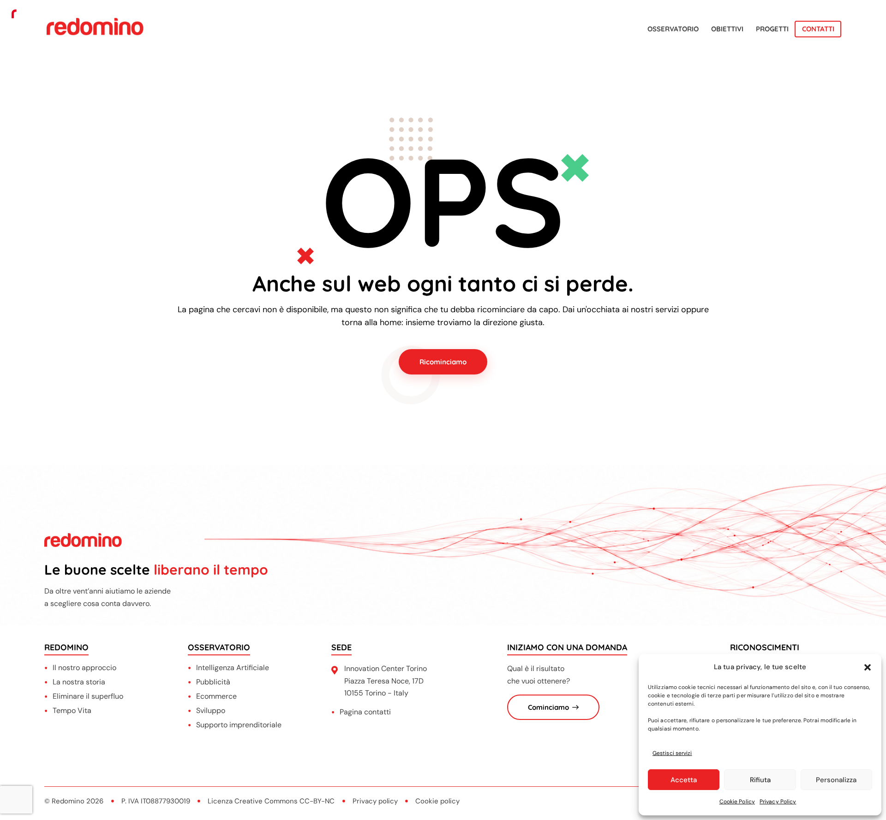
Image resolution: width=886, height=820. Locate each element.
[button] (867, 667)
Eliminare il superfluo (88, 696)
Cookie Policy (737, 801)
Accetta (683, 779)
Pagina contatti (365, 712)
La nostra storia (79, 682)
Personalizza (836, 779)
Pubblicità (213, 682)
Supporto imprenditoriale (238, 725)
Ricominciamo (443, 361)
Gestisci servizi (672, 753)
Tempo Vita (72, 710)
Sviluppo (210, 710)
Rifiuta (760, 779)
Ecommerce (216, 696)
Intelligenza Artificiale (232, 667)
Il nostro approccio (84, 667)
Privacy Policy (778, 801)
